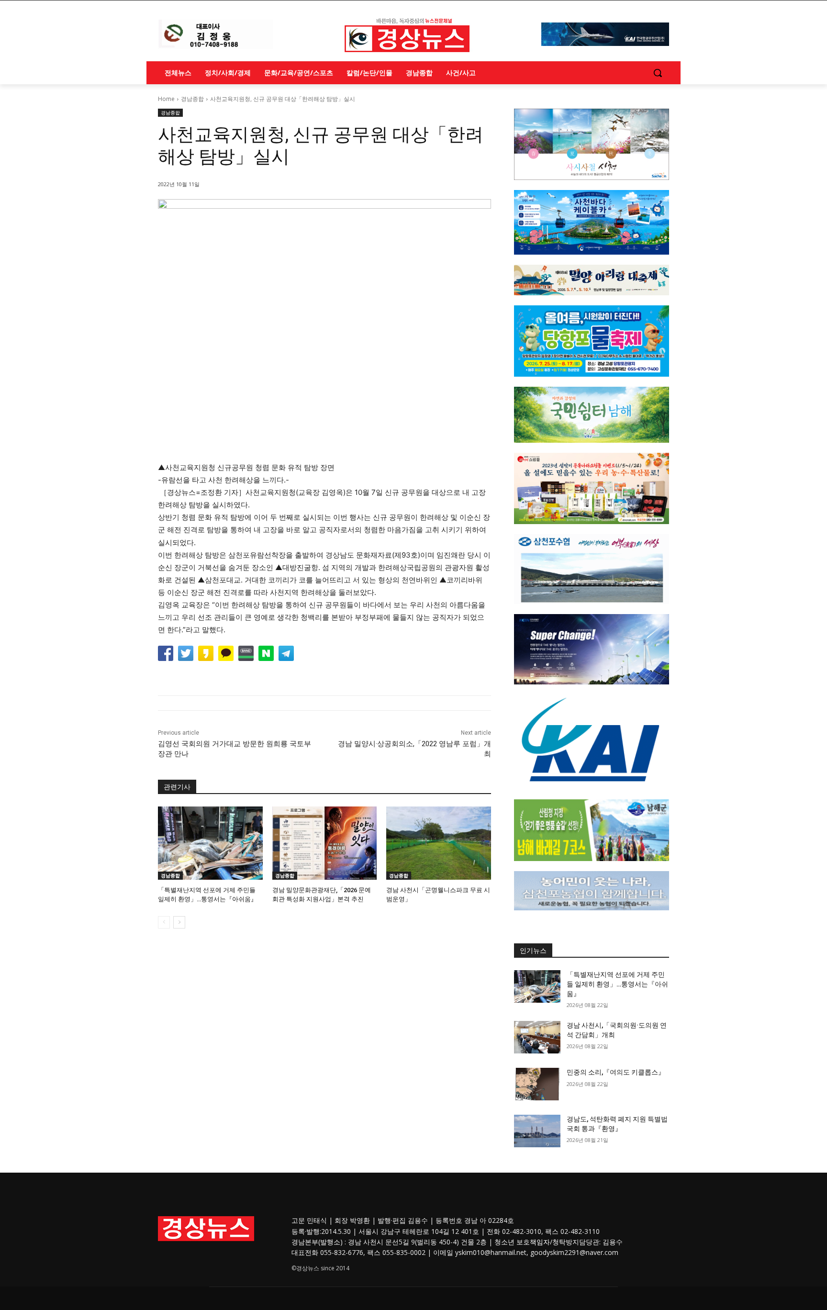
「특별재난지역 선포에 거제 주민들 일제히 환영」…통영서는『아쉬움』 (617, 984)
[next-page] (179, 922)
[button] (657, 72)
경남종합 (192, 99)
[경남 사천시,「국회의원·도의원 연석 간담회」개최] (537, 1037)
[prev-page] (164, 922)
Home (166, 99)
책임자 (540, 1241)
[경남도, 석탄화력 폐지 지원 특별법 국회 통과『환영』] (537, 1131)
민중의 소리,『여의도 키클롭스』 (616, 1072)
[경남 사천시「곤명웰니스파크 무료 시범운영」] (438, 843)
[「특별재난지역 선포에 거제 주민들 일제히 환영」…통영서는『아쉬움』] (210, 843)
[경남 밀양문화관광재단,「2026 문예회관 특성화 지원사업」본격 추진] (324, 843)
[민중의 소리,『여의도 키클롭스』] (537, 1084)
